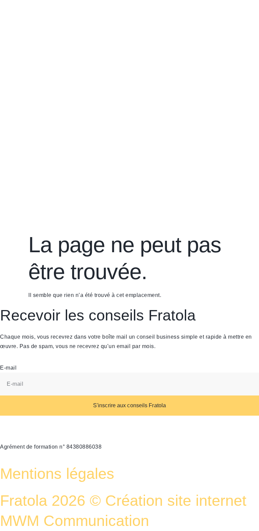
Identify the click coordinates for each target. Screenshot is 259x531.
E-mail (8, 368)
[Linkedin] (184, 11)
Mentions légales (57, 473)
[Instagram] (202, 11)
